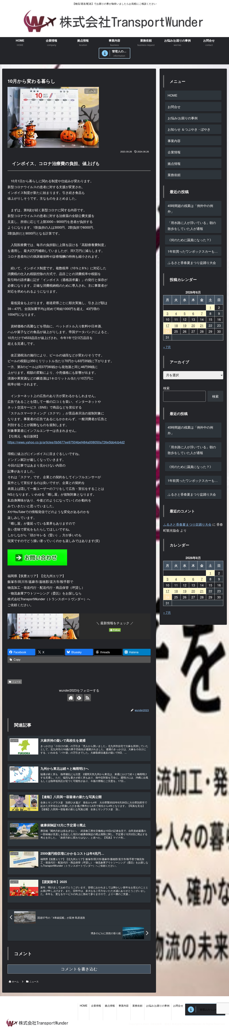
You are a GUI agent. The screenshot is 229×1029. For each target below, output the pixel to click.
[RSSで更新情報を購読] (87, 697)
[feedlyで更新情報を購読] (79, 697)
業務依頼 (174, 174)
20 (193, 325)
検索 (166, 388)
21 (202, 325)
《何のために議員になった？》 (190, 239)
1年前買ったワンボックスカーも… (193, 251)
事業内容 (174, 140)
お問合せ (174, 106)
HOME (172, 95)
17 (167, 325)
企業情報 (174, 152)
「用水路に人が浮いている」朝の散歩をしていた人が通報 (192, 225)
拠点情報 (174, 163)
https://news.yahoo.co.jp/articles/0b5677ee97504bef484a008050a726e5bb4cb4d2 (66, 442)
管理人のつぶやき (210, 1009)
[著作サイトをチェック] (70, 697)
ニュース (16, 681)
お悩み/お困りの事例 (183, 118)
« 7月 (167, 347)
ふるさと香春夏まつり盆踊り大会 (192, 262)
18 (176, 325)
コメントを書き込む (79, 969)
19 (184, 325)
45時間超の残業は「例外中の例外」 (190, 208)
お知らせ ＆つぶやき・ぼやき (189, 129)
